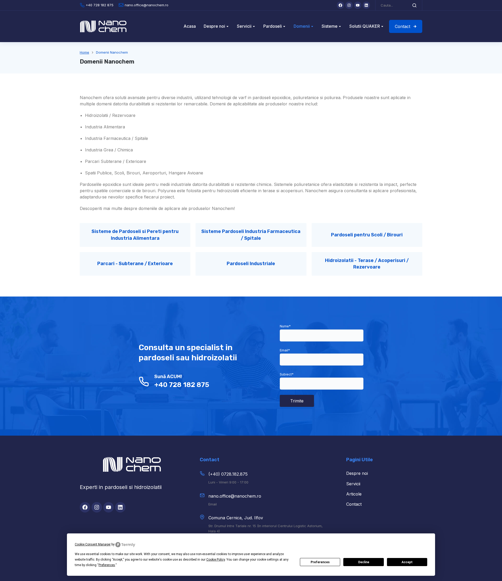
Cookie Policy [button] (215, 559)
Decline (363, 562)
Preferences (320, 562)
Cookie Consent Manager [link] (93, 544)
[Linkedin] (366, 5)
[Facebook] (340, 5)
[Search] (414, 5)
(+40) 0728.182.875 (228, 474)
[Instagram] (349, 5)
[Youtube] (357, 5)
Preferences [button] (107, 565)
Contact (402, 26)
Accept (407, 562)
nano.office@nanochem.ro (234, 496)
